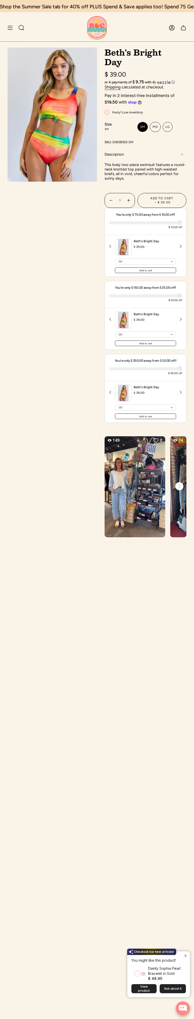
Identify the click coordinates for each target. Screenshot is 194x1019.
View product (144, 988)
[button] (145, 82)
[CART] (183, 27)
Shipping (112, 87)
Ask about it (173, 988)
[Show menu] (10, 27)
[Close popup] (185, 956)
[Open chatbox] (183, 1008)
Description (114, 154)
